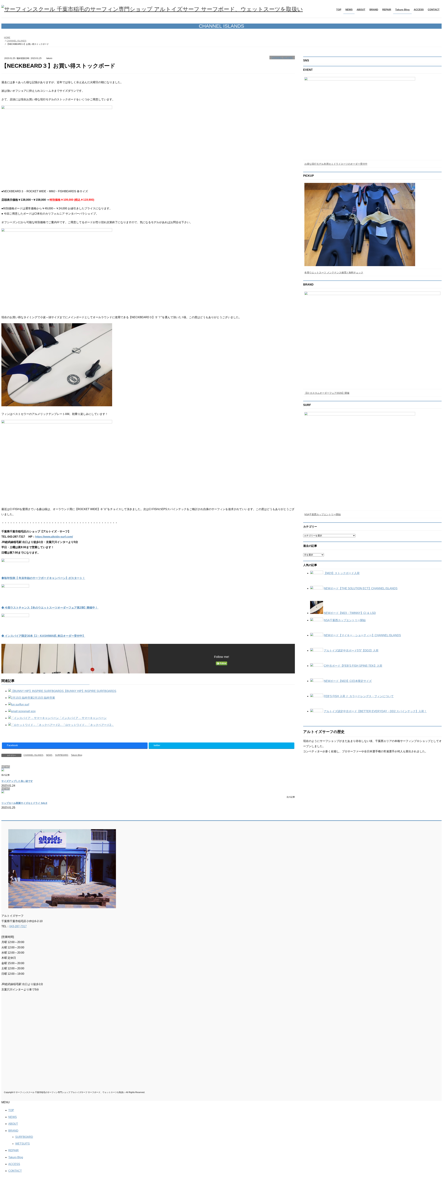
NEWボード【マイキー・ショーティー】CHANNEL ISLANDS (362, 635)
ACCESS (14, 1164)
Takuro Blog (76, 755)
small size (29, 711)
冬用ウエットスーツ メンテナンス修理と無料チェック (333, 272)
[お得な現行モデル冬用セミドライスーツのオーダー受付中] (372, 117)
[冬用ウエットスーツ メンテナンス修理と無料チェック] (372, 225)
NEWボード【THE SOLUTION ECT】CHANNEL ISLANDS (360, 588)
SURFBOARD (61, 755)
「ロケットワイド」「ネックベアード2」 (88, 724)
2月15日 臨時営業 (44, 697)
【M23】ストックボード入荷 (342, 573)
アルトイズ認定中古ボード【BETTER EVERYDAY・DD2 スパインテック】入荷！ (375, 711)
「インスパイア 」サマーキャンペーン (83, 718)
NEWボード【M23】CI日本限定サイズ (348, 680)
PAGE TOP (430, 1139)
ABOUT (13, 1123)
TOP (11, 1110)
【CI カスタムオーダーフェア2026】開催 (326, 393)
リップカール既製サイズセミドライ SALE (24, 803)
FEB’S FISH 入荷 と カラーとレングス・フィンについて (359, 696)
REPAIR (13, 1150)
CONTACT (15, 1170)
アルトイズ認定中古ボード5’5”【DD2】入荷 (351, 650)
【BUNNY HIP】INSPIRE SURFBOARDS (90, 691)
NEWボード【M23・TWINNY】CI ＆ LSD (350, 612)
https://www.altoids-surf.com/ (54, 536)
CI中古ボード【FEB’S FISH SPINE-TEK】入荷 (353, 665)
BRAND (13, 1130)
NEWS (49, 755)
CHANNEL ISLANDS (282, 57)
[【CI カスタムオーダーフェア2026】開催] (372, 339)
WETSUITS (22, 1143)
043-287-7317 (18, 926)
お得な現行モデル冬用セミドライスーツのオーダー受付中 (335, 163)
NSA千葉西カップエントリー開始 (322, 514)
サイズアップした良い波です (17, 781)
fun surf (24, 704)
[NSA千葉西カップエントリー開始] (372, 460)
